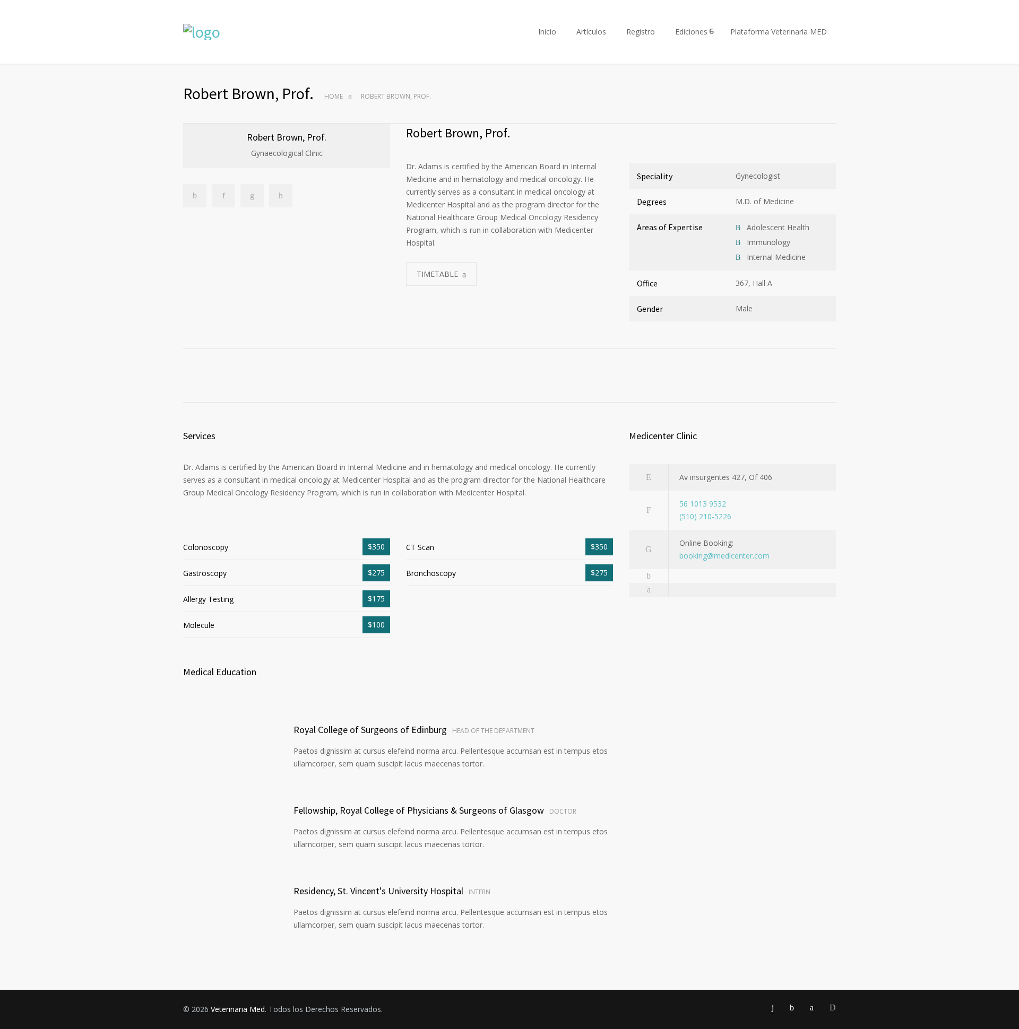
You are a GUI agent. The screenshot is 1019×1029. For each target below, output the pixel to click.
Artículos (591, 32)
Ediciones (691, 32)
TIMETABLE (437, 274)
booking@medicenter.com (724, 556)
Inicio (547, 32)
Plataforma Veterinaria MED (778, 32)
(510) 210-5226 (705, 516)
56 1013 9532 (702, 504)
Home (333, 96)
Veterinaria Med (238, 1009)
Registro (640, 32)
